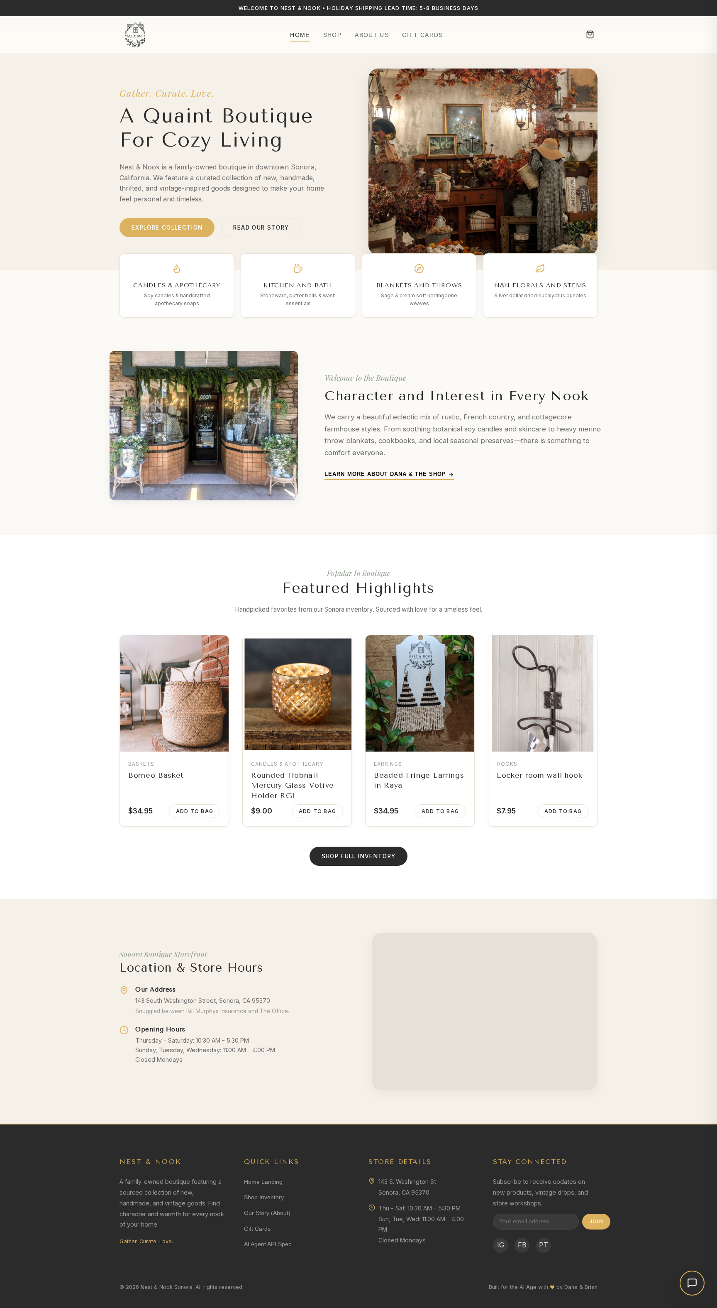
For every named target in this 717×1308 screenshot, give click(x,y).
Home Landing (263, 1181)
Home (300, 35)
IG (500, 1245)
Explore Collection (167, 227)
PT (543, 1245)
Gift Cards (422, 35)
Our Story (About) (267, 1213)
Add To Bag (194, 811)
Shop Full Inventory (359, 856)
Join (596, 1221)
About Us (372, 35)
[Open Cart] (590, 35)
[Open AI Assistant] (692, 1283)
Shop (332, 35)
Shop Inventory (264, 1197)
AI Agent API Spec (267, 1244)
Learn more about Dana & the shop (386, 474)
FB (522, 1245)
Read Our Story (261, 227)
